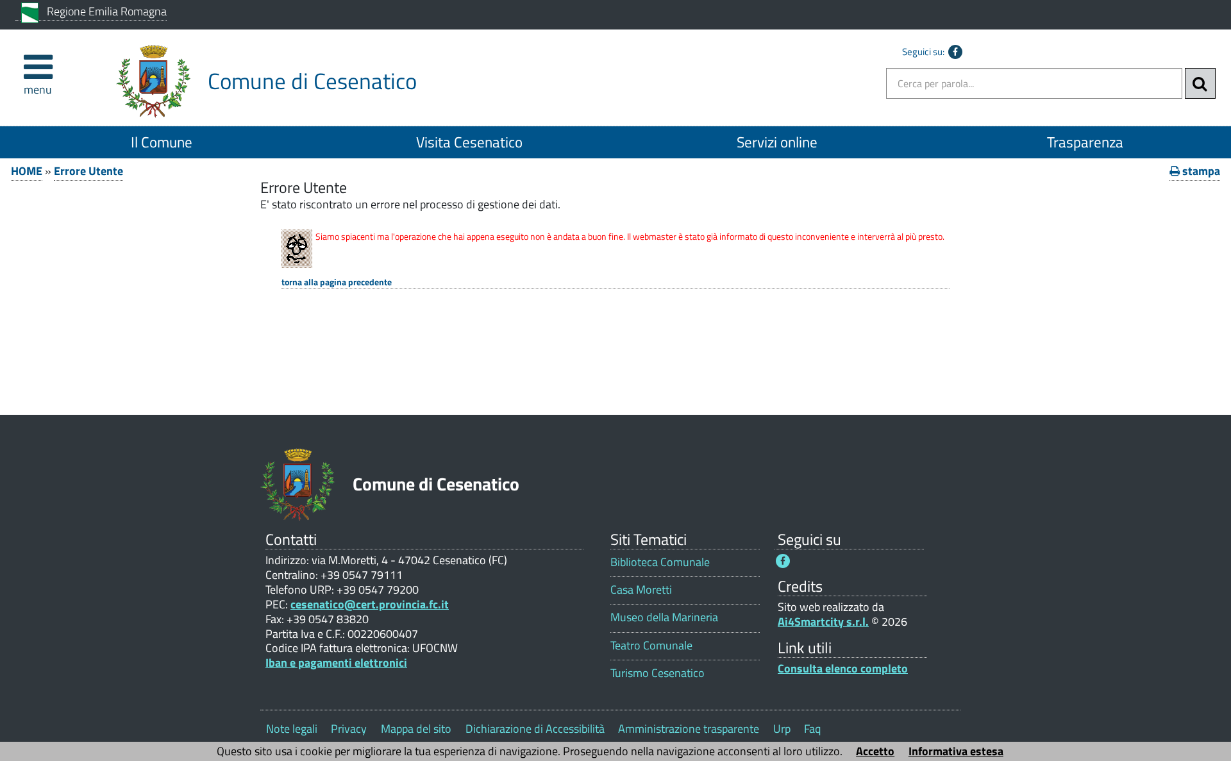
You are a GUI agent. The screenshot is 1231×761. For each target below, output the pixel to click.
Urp (782, 728)
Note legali (291, 728)
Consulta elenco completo (843, 668)
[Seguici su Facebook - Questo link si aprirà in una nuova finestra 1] (783, 561)
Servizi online (777, 142)
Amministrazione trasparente (688, 728)
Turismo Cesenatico (657, 673)
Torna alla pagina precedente (336, 283)
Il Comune (161, 142)
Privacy (349, 728)
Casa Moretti (641, 589)
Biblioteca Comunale (660, 562)
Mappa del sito (416, 728)
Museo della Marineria (664, 617)
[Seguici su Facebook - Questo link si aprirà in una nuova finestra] (955, 52)
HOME (26, 171)
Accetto (875, 751)
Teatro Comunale (651, 645)
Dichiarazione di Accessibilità (535, 728)
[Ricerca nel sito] (1200, 83)
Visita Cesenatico (469, 142)
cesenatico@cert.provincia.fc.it (369, 604)
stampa (1200, 171)
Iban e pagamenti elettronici (336, 662)
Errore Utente (88, 171)
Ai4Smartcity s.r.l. (823, 621)
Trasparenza (1085, 142)
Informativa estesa (956, 751)
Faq (812, 728)
